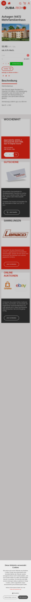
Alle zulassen (23, 597)
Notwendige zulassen (10, 597)
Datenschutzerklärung (15, 589)
